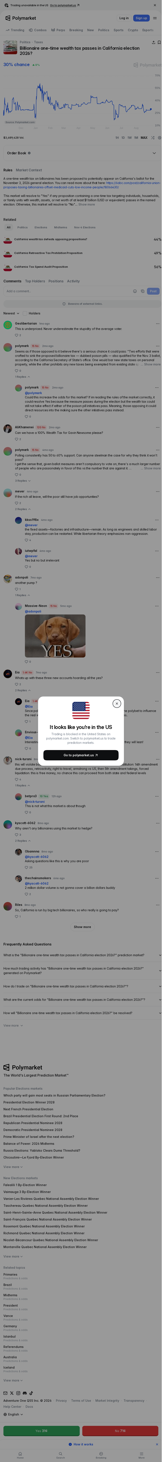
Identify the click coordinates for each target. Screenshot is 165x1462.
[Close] (116, 703)
